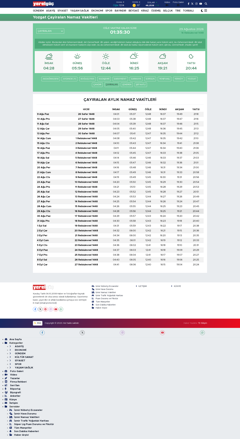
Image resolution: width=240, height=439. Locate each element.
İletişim (13, 403)
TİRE (178, 11)
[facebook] (42, 332)
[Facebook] (35, 309)
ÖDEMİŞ (156, 11)
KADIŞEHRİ (104, 79)
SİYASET (63, 11)
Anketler (14, 396)
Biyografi (15, 392)
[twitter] (82, 332)
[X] (40, 309)
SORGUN (150, 79)
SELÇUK (168, 11)
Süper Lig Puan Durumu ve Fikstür (34, 424)
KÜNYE (177, 286)
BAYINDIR (120, 11)
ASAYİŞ (50, 11)
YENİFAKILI (164, 79)
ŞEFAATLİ (141, 85)
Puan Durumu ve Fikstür (107, 299)
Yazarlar (14, 378)
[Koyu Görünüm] (202, 11)
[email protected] (48, 303)
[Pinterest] (45, 309)
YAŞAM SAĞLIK (79, 11)
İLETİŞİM (143, 286)
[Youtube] (55, 309)
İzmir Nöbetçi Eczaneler (107, 286)
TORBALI (188, 11)
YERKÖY (178, 79)
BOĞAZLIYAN (87, 79)
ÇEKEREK (127, 85)
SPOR (108, 11)
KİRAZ (145, 11)
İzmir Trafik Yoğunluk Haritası (109, 295)
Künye (13, 399)
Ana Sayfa (15, 339)
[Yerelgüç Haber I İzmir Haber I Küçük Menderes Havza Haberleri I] (43, 4)
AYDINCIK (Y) (69, 79)
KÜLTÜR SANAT (24, 357)
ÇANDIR (97, 85)
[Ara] (206, 4)
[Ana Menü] (205, 11)
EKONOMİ (97, 11)
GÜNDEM (38, 11)
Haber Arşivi (101, 308)
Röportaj (14, 389)
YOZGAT (192, 79)
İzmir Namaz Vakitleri (106, 292)
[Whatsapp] (61, 309)
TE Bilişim (202, 323)
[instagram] (122, 332)
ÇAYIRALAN (112, 85)
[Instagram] (50, 309)
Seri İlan (14, 385)
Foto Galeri (16, 371)
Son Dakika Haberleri (106, 305)
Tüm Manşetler (103, 302)
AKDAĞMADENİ (50, 79)
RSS (39, 323)
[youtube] (162, 332)
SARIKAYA (136, 79)
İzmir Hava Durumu (104, 289)
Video (13, 375)
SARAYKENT (120, 79)
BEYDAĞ (134, 11)
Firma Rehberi (18, 382)
